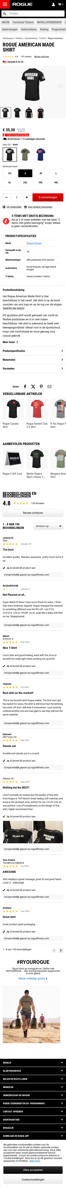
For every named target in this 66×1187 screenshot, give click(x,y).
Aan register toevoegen (40, 207)
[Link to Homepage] (23, 4)
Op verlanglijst (14, 207)
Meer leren (34, 1161)
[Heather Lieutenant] (25, 155)
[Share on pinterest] (41, 387)
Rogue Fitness (34, 243)
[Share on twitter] (33, 387)
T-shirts (42, 38)
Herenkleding (31, 38)
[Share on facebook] (25, 387)
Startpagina (8, 38)
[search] (33, 13)
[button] (4, 13)
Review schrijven (41, 56)
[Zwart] (10, 155)
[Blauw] (41, 155)
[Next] (61, 950)
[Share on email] (49, 387)
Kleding (19, 38)
